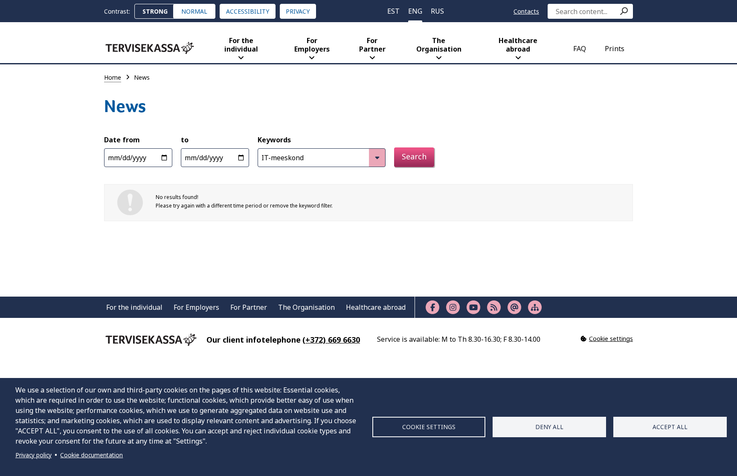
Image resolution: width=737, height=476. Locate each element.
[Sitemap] (535, 307)
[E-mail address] (514, 307)
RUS (437, 11)
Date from (122, 139)
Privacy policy (33, 455)
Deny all (549, 427)
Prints (614, 48)
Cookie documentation (91, 455)
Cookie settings (429, 427)
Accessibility (247, 11)
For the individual (241, 45)
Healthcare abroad (518, 45)
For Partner (372, 45)
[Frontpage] (149, 48)
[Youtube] (473, 307)
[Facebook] (432, 307)
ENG (415, 11)
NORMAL (194, 11)
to (185, 139)
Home (112, 77)
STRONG (155, 11)
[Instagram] (453, 307)
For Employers (312, 45)
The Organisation (438, 45)
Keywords (274, 139)
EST (393, 11)
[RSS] (494, 307)
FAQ (579, 48)
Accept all (670, 427)
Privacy (298, 11)
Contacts (526, 11)
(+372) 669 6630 (331, 340)
